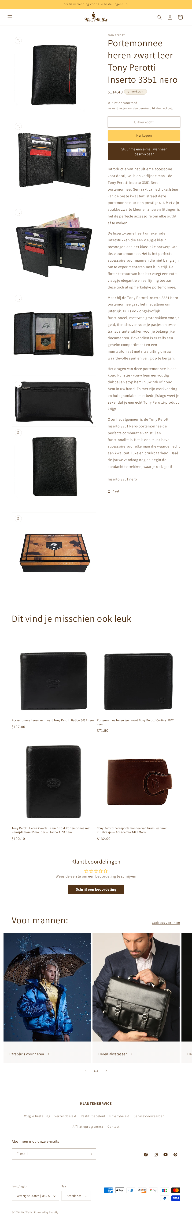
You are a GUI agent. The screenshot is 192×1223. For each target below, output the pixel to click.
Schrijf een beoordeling (96, 889)
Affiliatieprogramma (88, 1126)
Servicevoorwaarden (149, 1116)
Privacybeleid (119, 1116)
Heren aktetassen (113, 1054)
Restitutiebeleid (93, 1116)
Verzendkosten (117, 108)
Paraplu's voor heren (26, 1054)
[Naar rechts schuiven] (106, 1071)
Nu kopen (144, 135)
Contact (113, 1126)
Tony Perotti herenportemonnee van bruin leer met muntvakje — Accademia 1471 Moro (132, 830)
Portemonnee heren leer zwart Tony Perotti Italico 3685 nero (53, 720)
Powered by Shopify (46, 1212)
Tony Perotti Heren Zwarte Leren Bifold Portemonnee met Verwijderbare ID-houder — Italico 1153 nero (51, 830)
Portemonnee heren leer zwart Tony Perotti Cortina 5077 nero (135, 722)
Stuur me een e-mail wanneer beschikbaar (144, 151)
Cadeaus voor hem (166, 923)
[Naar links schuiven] (86, 1071)
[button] (10, 17)
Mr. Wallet (27, 1212)
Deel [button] (115, 491)
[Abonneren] (90, 1153)
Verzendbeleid (65, 1116)
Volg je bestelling (37, 1116)
